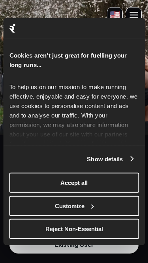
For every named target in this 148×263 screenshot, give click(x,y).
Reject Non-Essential (74, 229)
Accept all (74, 182)
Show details (105, 158)
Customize (69, 205)
